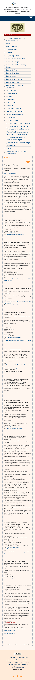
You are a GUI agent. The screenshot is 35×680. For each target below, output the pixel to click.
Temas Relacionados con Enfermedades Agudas (16, 138)
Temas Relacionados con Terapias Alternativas (19, 143)
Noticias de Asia (11, 70)
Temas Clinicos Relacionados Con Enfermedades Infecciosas (18, 127)
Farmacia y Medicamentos (15, 111)
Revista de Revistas (12, 120)
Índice (8, 43)
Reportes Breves (11, 93)
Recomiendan (10, 99)
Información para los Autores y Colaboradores (16, 152)
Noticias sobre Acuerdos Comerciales (14, 86)
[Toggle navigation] (31, 18)
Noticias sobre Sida (12, 82)
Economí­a (9, 105)
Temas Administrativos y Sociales (19, 123)
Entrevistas (9, 52)
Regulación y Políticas (13, 108)
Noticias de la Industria (14, 79)
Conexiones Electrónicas (14, 114)
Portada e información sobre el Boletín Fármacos (16, 39)
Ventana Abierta (11, 46)
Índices (8, 148)
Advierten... (10, 96)
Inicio (8, 157)
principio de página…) (9, 633)
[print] (28, 162)
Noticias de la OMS (12, 73)
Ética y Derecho (11, 102)
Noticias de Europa (12, 62)
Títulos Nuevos (11, 117)
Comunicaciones (11, 49)
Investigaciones (11, 90)
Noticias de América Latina (15, 59)
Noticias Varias (11, 76)
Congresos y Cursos (12, 56)
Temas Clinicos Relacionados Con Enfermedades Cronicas (17, 133)
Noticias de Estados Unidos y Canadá (16, 66)
